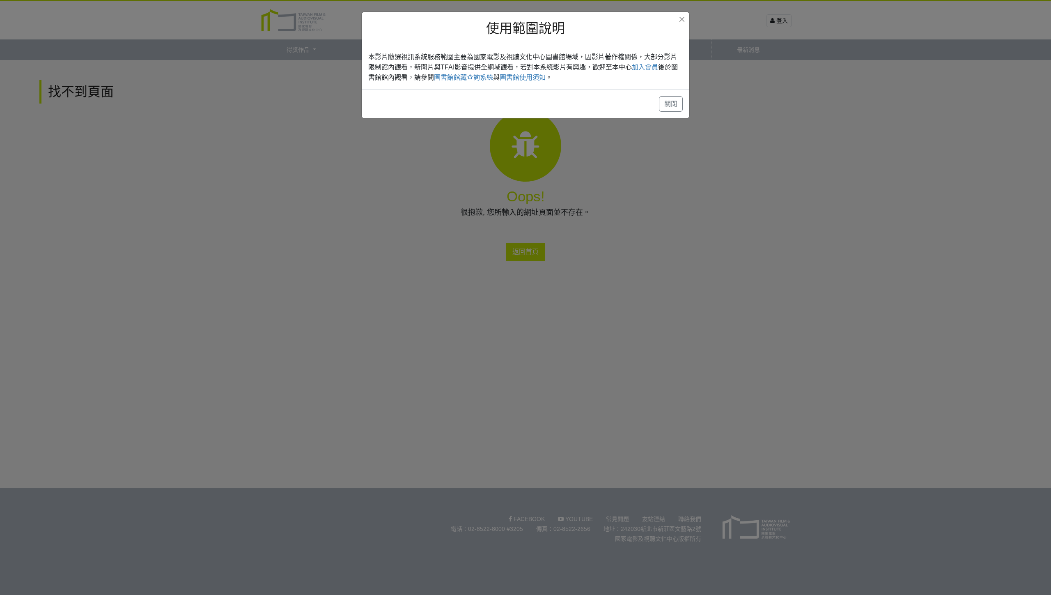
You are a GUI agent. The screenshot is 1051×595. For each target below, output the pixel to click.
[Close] (682, 19)
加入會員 (645, 67)
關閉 (670, 103)
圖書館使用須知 (523, 77)
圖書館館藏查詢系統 (463, 77)
